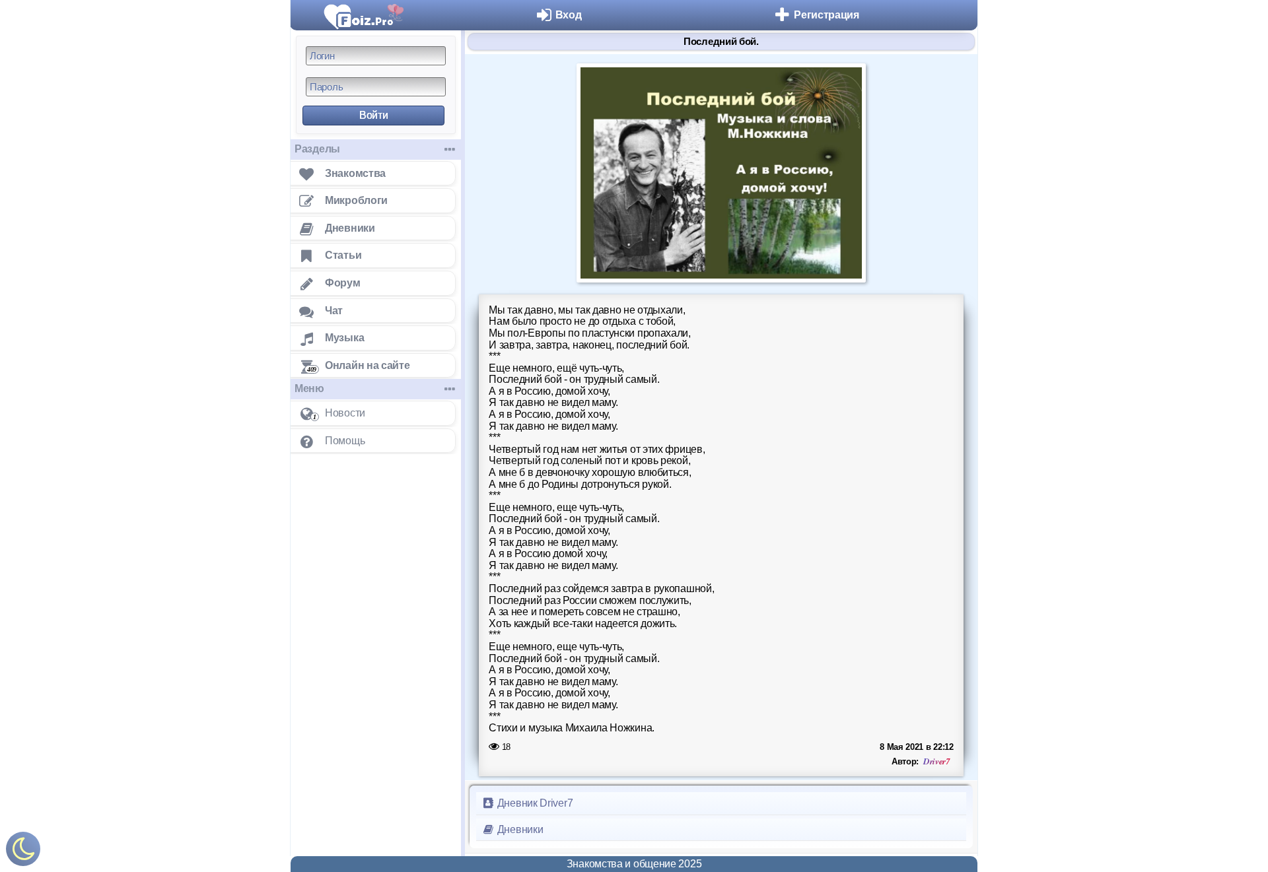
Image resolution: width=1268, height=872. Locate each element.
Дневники (519, 829)
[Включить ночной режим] (23, 852)
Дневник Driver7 (534, 803)
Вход (568, 14)
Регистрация (826, 14)
